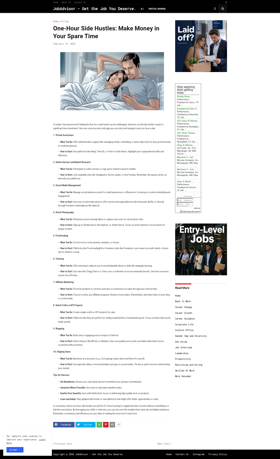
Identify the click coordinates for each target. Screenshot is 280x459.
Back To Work (183, 301)
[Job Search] (190, 211)
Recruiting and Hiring (188, 364)
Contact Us (80, 2)
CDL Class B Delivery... (188, 120)
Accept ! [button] (15, 449)
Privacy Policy (218, 454)
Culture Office (184, 330)
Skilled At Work (185, 370)
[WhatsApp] (99, 424)
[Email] (112, 424)
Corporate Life (184, 324)
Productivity (183, 358)
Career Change (183, 307)
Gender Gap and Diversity (191, 335)
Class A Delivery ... (186, 144)
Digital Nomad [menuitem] (157, 8)
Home (55, 2)
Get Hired (181, 341)
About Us (66, 2)
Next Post (163, 443)
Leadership (181, 353)
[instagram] (226, 2)
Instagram (198, 454)
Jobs (196, 208)
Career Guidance (185, 318)
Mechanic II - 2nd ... (186, 169)
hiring (65, 21)
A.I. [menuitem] (142, 8)
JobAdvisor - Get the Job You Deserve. (94, 8)
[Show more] (119, 424)
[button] (215, 9)
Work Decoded (183, 376)
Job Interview (183, 347)
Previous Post (63, 443)
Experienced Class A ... (188, 108)
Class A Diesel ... (185, 181)
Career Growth (183, 312)
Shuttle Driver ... (184, 96)
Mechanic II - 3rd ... (186, 157)
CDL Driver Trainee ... (187, 132)
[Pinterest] (106, 424)
